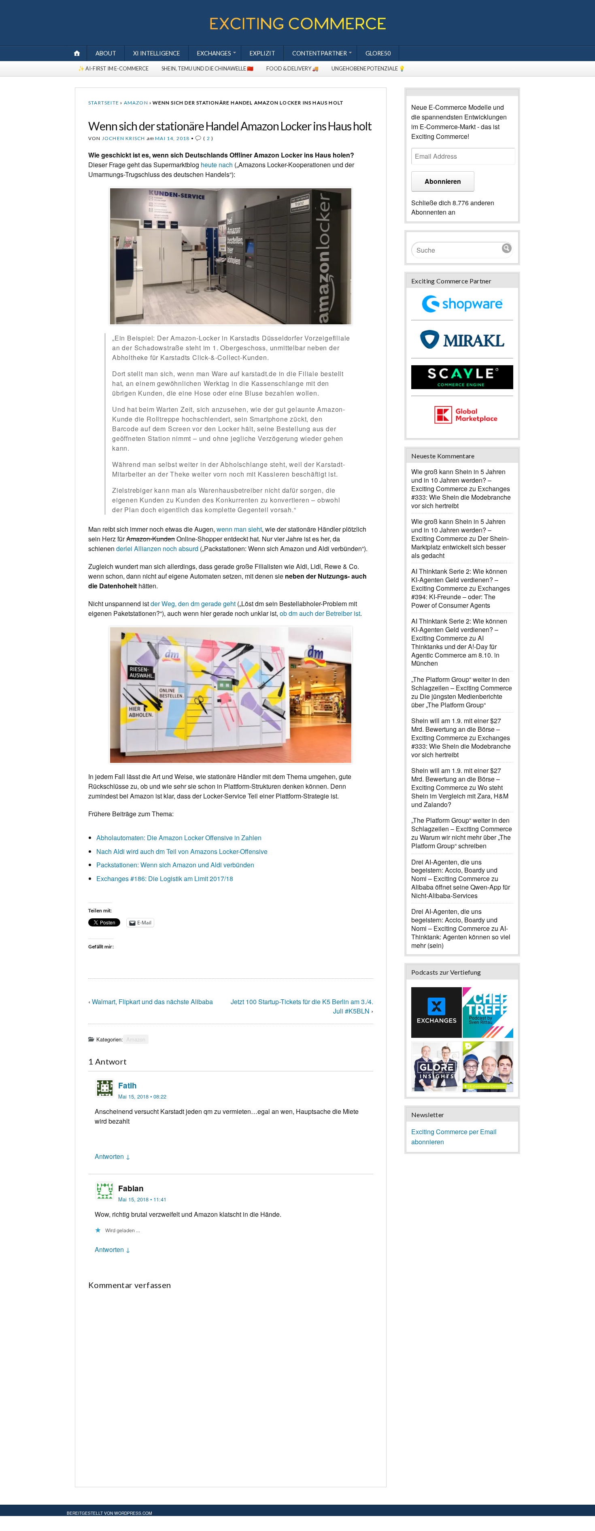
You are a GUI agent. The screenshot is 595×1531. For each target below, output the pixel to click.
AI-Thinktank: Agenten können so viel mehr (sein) (460, 937)
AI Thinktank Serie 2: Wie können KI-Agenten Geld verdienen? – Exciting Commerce (459, 579)
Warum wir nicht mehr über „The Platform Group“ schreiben (461, 841)
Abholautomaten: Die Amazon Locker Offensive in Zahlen (178, 837)
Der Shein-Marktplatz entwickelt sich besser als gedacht (460, 547)
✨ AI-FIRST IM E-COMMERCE (113, 68)
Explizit (262, 53)
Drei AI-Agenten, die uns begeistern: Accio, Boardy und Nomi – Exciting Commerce (454, 870)
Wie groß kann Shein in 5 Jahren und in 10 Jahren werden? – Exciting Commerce (458, 480)
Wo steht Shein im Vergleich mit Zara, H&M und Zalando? (459, 796)
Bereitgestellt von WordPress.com (109, 1513)
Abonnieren (443, 181)
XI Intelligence (156, 53)
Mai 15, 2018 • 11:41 (142, 1199)
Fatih (127, 1085)
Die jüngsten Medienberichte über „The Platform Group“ (456, 700)
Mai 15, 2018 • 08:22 (142, 1096)
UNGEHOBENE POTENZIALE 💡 (368, 68)
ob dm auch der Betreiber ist (320, 613)
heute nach (217, 164)
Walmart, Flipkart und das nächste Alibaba (152, 1001)
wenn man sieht (239, 529)
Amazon (136, 103)
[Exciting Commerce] (297, 27)
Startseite (103, 103)
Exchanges (214, 53)
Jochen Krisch (123, 138)
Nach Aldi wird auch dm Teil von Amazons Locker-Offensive (182, 851)
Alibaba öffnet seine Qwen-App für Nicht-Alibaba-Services (460, 891)
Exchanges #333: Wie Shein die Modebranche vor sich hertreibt (461, 497)
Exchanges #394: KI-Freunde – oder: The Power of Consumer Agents (460, 596)
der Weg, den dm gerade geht (193, 603)
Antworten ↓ (112, 1156)
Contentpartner (319, 53)
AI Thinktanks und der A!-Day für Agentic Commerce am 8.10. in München (455, 650)
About (106, 53)
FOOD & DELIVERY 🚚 (292, 68)
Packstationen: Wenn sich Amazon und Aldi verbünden (175, 864)
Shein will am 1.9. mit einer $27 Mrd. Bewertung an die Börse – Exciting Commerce (456, 729)
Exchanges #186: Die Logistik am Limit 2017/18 (164, 878)
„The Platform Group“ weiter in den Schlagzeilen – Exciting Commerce (461, 683)
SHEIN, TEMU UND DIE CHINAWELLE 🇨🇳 (207, 68)
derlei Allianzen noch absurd (157, 548)
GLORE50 (378, 53)
